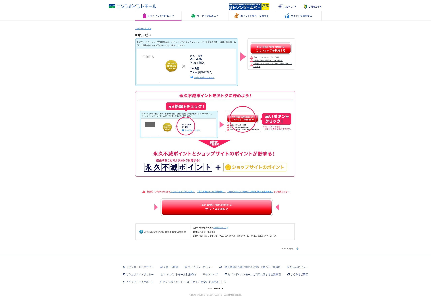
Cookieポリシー (299, 267)
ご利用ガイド (315, 6)
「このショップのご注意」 (182, 191)
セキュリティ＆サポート (140, 282)
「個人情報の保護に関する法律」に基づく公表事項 (251, 267)
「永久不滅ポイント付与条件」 (211, 191)
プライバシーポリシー (200, 267)
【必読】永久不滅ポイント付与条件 (268, 61)
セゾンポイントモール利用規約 (178, 274)
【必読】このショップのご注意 (266, 57)
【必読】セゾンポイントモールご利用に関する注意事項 (272, 65)
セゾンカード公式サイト (140, 267)
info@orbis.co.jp (220, 227)
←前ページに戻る (143, 28)
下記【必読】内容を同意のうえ (271, 49)
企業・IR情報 (170, 267)
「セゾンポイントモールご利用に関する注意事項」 (250, 191)
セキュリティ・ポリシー (140, 274)
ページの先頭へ (290, 248)
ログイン (289, 6)
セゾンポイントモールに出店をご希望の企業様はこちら (194, 282)
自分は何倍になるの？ (204, 77)
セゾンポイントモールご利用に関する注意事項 (254, 274)
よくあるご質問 (299, 274)
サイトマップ (210, 274)
